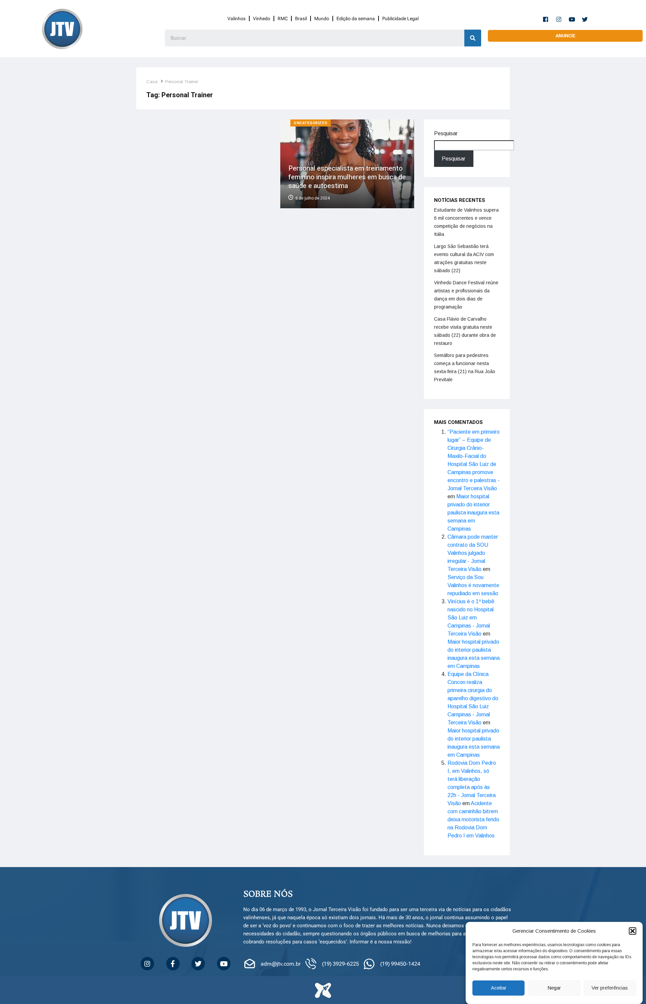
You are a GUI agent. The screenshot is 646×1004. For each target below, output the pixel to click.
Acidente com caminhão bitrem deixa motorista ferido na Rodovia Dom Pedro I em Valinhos (473, 819)
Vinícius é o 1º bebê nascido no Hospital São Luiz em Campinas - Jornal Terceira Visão (470, 618)
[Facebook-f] (545, 19)
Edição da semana (355, 18)
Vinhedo (261, 18)
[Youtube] (572, 19)
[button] (632, 931)
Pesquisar (446, 133)
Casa (151, 81)
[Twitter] (585, 19)
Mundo (321, 18)
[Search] (472, 38)
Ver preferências (609, 988)
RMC (283, 18)
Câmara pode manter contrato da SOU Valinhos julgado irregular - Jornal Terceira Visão (472, 553)
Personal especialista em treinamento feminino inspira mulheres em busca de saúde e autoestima (347, 177)
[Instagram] (559, 19)
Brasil (301, 18)
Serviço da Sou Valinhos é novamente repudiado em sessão (473, 585)
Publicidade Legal (400, 18)
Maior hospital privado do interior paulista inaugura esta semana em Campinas (473, 513)
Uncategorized (310, 123)
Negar (554, 988)
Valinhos (236, 18)
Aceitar (498, 988)
